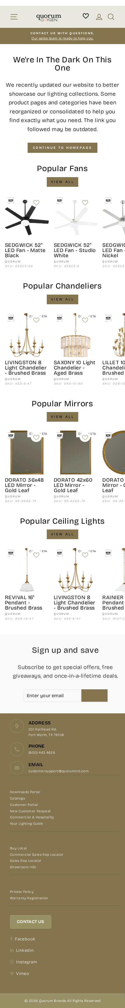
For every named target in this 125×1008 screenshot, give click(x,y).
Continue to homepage (62, 148)
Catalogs (17, 798)
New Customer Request (30, 811)
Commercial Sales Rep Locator (36, 855)
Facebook (25, 939)
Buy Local (18, 848)
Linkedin (25, 950)
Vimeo (22, 973)
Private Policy (21, 892)
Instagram (26, 962)
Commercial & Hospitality (32, 817)
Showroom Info (23, 867)
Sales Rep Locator (25, 861)
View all (62, 182)
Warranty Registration (29, 898)
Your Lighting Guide (26, 824)
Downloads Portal (25, 792)
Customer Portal (24, 805)
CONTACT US (30, 921)
